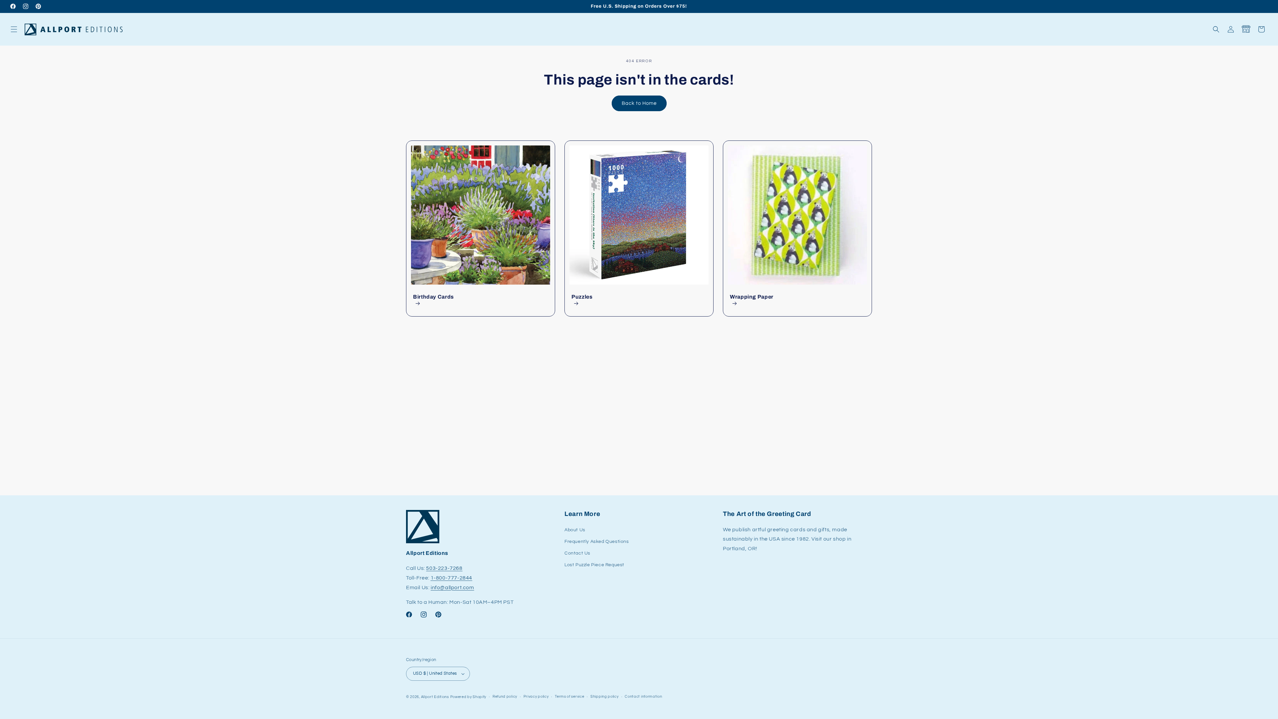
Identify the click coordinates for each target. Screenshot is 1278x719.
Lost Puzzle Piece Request (594, 565)
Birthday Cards (433, 297)
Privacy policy (536, 696)
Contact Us (577, 553)
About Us (574, 530)
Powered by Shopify (468, 697)
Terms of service (569, 696)
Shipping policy (604, 696)
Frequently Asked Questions (596, 541)
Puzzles (581, 297)
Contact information (643, 696)
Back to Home (639, 103)
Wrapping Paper (751, 297)
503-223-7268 (444, 568)
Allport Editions (435, 697)
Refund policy (505, 696)
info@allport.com (452, 587)
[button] (14, 29)
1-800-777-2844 (451, 578)
